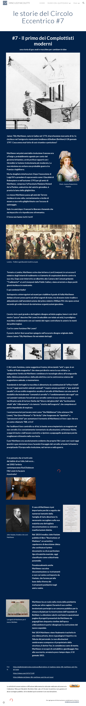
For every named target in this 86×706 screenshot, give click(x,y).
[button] (83, 2)
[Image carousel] (21, 488)
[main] (43, 17)
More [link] (75, 3)
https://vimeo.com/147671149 (23, 673)
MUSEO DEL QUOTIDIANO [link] (58, 3)
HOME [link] (42, 3)
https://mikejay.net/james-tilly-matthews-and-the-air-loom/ (33, 677)
